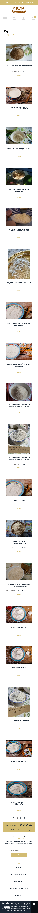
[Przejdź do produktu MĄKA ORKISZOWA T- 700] (19, 217)
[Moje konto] (23, 18)
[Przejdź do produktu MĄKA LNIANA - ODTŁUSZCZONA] (19, 52)
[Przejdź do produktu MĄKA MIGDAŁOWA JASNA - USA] (19, 135)
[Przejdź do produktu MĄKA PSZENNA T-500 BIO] (19, 702)
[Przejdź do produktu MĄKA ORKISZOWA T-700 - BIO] (19, 264)
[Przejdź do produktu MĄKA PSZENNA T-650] (19, 748)
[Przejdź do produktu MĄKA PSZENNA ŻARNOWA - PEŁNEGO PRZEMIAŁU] (19, 571)
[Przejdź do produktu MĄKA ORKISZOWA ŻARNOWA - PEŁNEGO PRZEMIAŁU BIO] (19, 392)
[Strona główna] (19, 9)
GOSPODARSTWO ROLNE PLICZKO (23, 592)
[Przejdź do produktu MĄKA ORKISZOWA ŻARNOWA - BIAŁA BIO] (19, 351)
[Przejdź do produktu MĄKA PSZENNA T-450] (19, 614)
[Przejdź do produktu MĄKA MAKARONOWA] (19, 95)
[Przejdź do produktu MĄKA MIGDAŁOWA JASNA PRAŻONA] (19, 176)
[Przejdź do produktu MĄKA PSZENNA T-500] (19, 655)
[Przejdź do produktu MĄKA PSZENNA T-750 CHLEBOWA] (19, 789)
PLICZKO (23, 72)
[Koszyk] (33, 18)
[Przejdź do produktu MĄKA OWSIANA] (19, 487)
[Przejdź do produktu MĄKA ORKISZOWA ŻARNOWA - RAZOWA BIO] (19, 310)
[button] (5, 19)
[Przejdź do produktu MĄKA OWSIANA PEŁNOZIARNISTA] (19, 528)
